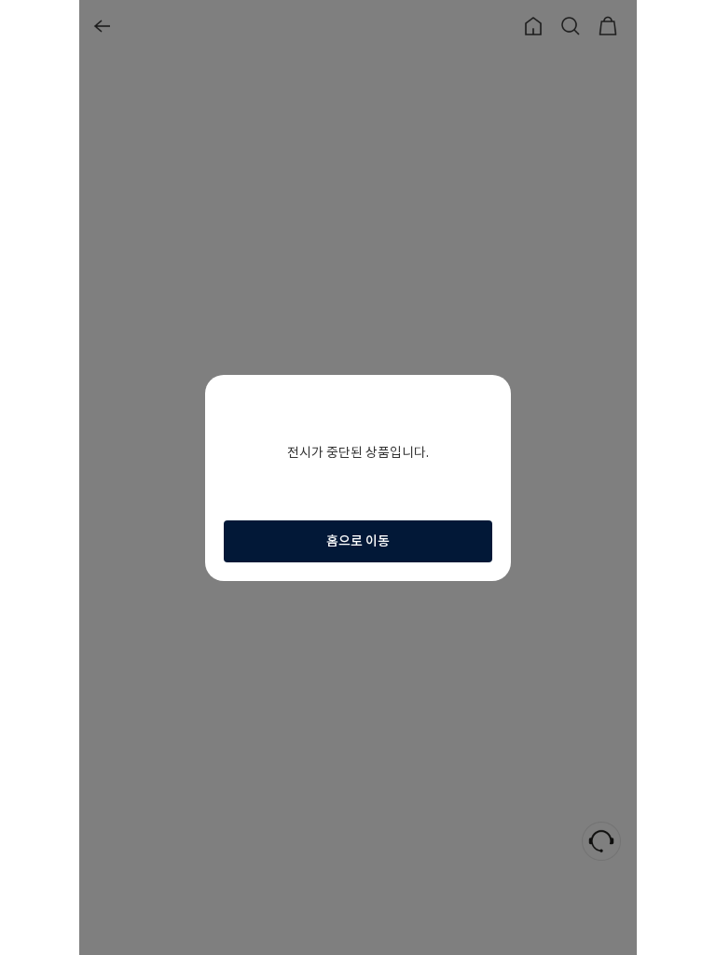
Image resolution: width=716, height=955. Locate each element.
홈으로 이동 (358, 541)
